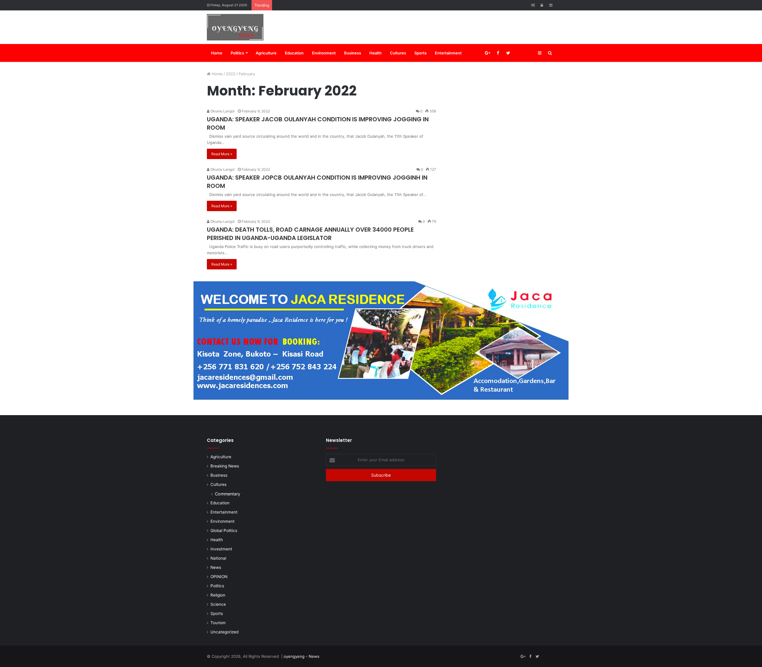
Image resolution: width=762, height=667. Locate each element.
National (218, 558)
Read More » (221, 154)
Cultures (398, 53)
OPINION (218, 576)
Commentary (227, 493)
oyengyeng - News (301, 656)
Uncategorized (224, 632)
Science (218, 604)
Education (294, 53)
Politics (237, 53)
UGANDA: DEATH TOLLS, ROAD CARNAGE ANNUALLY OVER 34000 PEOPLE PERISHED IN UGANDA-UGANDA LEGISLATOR (310, 233)
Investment (221, 549)
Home (216, 53)
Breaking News (224, 466)
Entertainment (448, 53)
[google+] (529, 53)
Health (375, 53)
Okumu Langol (222, 111)
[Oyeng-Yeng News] (235, 27)
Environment (324, 53)
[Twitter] (508, 53)
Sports (420, 53)
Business (352, 53)
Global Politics (223, 530)
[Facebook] (498, 53)
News (215, 567)
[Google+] (487, 53)
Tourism (218, 622)
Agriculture (266, 53)
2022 (230, 73)
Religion (217, 595)
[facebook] (518, 53)
